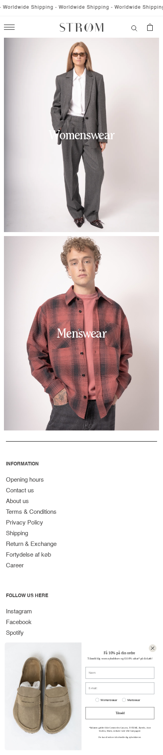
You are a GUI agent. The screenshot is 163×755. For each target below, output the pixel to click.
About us (17, 501)
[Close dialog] (152, 648)
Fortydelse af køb (28, 555)
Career (15, 566)
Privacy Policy (24, 523)
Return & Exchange (31, 544)
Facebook (19, 622)
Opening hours (25, 480)
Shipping (17, 533)
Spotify (15, 633)
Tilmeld (120, 713)
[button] (134, 27)
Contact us (20, 491)
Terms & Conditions (31, 512)
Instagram (19, 612)
